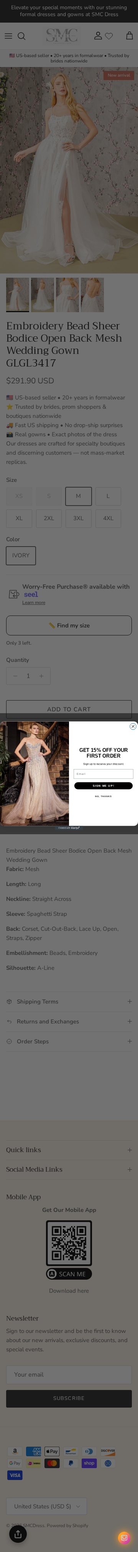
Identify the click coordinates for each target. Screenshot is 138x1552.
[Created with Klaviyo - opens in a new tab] (69, 828)
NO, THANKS (103, 796)
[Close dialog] (133, 727)
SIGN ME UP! (103, 785)
